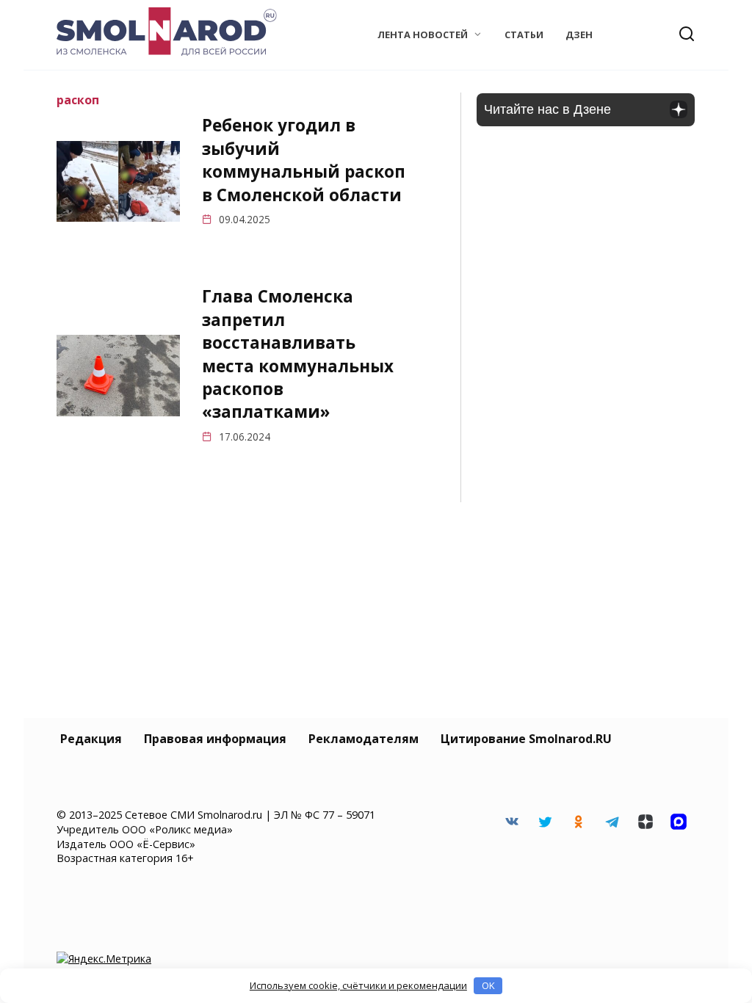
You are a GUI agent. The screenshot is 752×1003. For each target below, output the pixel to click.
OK (488, 985)
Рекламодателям (363, 739)
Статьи (524, 34)
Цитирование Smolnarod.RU (526, 739)
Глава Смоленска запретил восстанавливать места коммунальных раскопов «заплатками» (298, 355)
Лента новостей (422, 34)
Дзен (579, 34)
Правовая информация (215, 739)
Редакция (91, 739)
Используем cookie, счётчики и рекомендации (358, 985)
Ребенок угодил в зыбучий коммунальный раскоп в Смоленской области (303, 160)
